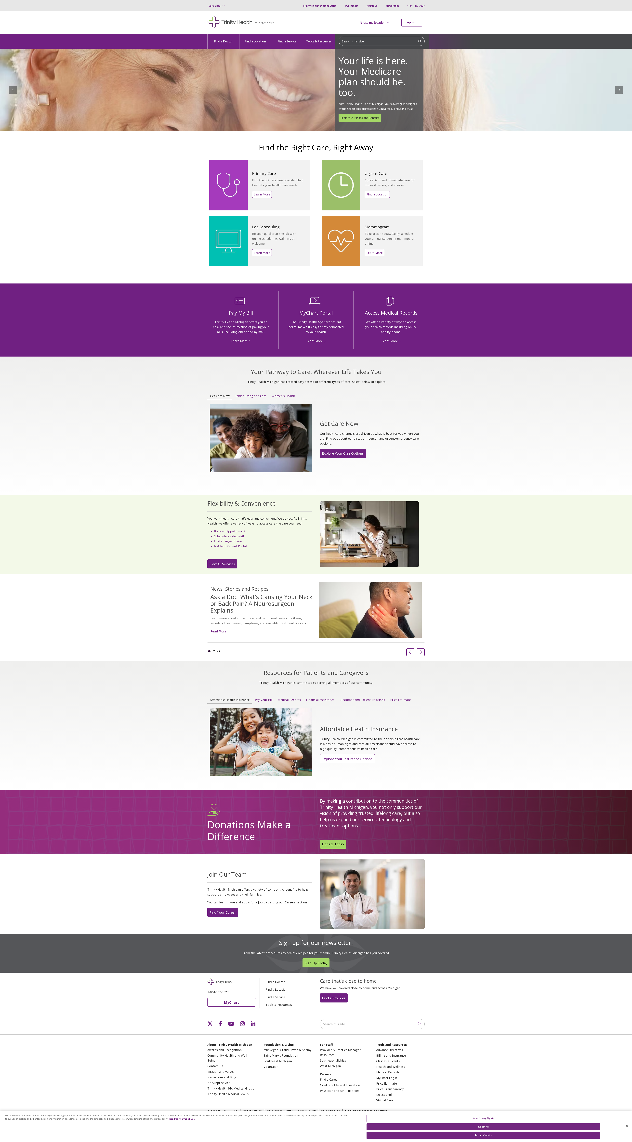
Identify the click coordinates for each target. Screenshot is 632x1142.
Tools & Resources (318, 41)
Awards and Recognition (224, 1050)
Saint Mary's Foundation (281, 1055)
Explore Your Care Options (343, 453)
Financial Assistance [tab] (320, 700)
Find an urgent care (228, 541)
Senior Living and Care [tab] (250, 396)
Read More (218, 631)
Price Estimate (386, 1083)
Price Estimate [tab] (400, 700)
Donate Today (333, 844)
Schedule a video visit (229, 536)
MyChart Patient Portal (230, 546)
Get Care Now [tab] (220, 396)
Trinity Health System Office (320, 5)
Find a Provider (333, 998)
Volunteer (271, 1067)
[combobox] (382, 41)
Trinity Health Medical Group (228, 1094)
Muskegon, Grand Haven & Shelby (287, 1050)
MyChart (412, 22)
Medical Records (387, 1072)
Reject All (483, 1126)
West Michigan (330, 1066)
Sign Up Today (316, 963)
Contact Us (215, 1066)
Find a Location (255, 41)
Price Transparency (390, 1089)
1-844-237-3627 (416, 5)
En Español (384, 1095)
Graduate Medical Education (340, 1085)
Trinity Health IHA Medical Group (230, 1088)
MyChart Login (386, 1078)
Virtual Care (384, 1100)
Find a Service (287, 41)
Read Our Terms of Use (182, 1118)
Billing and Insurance (391, 1055)
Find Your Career (223, 912)
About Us (372, 5)
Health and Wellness (390, 1067)
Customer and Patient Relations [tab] (362, 700)
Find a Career (329, 1079)
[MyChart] (324, 341)
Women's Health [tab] (283, 396)
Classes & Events (388, 1061)
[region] (316, 90)
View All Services (222, 564)
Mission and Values (220, 1072)
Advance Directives (389, 1050)
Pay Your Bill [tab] (264, 700)
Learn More (262, 194)
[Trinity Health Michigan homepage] (229, 22)
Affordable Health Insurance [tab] (230, 700)
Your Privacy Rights (483, 1118)
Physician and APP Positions (339, 1091)
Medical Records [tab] (289, 700)
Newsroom (392, 5)
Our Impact (351, 5)
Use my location (374, 22)
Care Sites (215, 5)
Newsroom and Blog (221, 1077)
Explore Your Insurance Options (347, 759)
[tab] (209, 651)
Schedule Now (349, 105)
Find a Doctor (223, 41)
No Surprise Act (218, 1083)
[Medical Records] (399, 341)
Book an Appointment (229, 531)
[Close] (626, 1126)
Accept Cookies (483, 1135)
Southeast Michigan (278, 1061)
